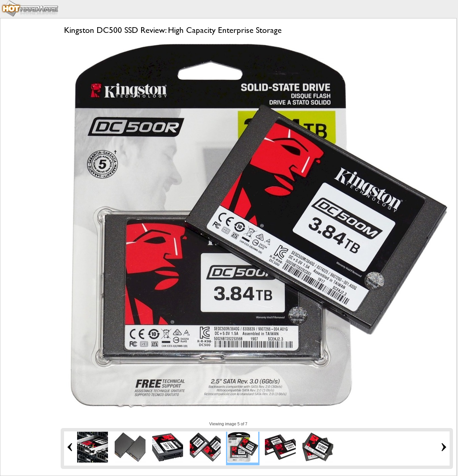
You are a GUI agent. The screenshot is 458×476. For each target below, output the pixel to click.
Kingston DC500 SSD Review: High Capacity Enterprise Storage (173, 30)
